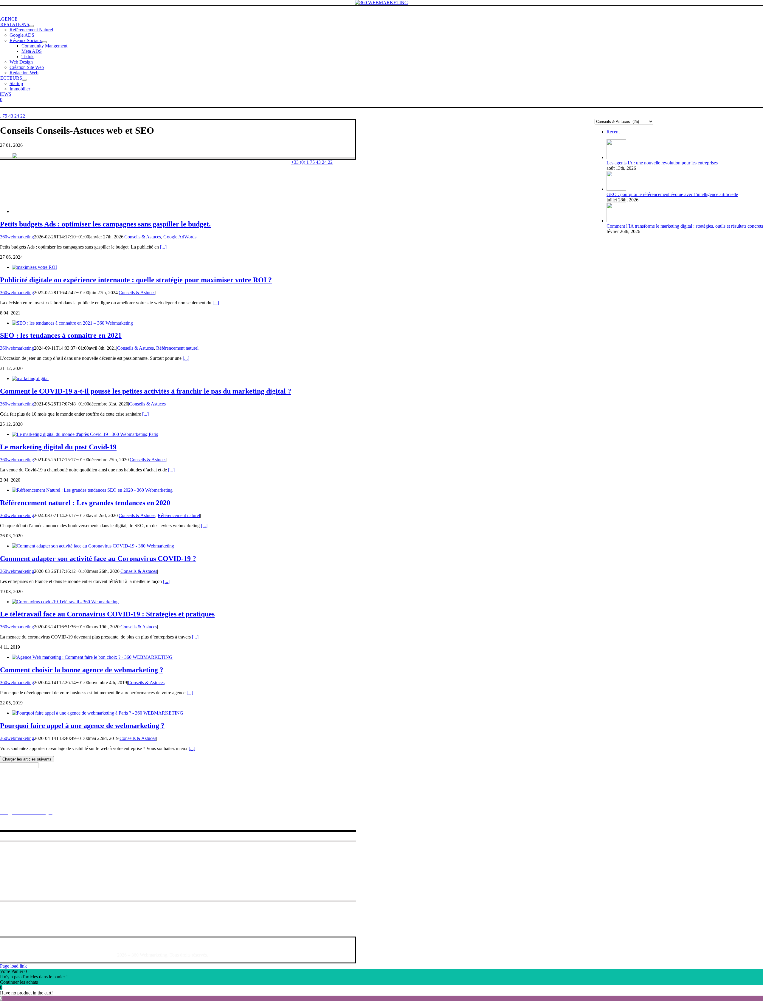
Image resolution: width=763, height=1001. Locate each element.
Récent (613, 131)
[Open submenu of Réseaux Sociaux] (44, 42)
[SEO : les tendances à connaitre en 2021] (72, 323)
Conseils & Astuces (142, 236)
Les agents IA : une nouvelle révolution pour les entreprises (662, 162)
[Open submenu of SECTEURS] (24, 80)
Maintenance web (31, 868)
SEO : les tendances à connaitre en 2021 (61, 335)
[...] (163, 246)
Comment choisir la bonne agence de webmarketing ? (81, 670)
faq (17, 944)
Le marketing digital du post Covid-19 (58, 447)
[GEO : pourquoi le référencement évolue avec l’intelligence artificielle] (616, 189)
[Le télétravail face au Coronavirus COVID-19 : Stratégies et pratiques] (65, 601)
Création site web (31, 860)
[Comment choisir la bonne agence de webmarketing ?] (92, 657)
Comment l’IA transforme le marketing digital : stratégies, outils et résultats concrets (685, 226)
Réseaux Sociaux (31, 853)
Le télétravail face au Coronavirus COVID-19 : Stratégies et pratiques (107, 614)
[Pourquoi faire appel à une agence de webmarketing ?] (97, 712)
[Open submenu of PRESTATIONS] (31, 26)
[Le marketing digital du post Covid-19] (85, 434)
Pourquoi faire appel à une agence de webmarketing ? (82, 725)
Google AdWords (179, 236)
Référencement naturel (177, 348)
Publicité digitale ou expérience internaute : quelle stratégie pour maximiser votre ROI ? (136, 280)
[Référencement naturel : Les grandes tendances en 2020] (92, 490)
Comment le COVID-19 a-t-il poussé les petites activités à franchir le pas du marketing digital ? (145, 391)
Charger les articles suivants (27, 759)
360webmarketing (17, 236)
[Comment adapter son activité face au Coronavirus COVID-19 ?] (93, 545)
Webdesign (25, 875)
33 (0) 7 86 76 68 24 (59, 802)
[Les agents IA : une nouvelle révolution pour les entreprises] (616, 157)
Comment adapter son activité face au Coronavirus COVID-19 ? (98, 558)
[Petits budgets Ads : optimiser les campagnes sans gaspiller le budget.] (59, 211)
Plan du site (58, 944)
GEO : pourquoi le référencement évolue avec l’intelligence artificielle (672, 194)
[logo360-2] (381, 2)
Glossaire (34, 944)
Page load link (13, 965)
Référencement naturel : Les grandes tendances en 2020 (85, 503)
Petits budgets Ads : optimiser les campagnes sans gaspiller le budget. (105, 224)
